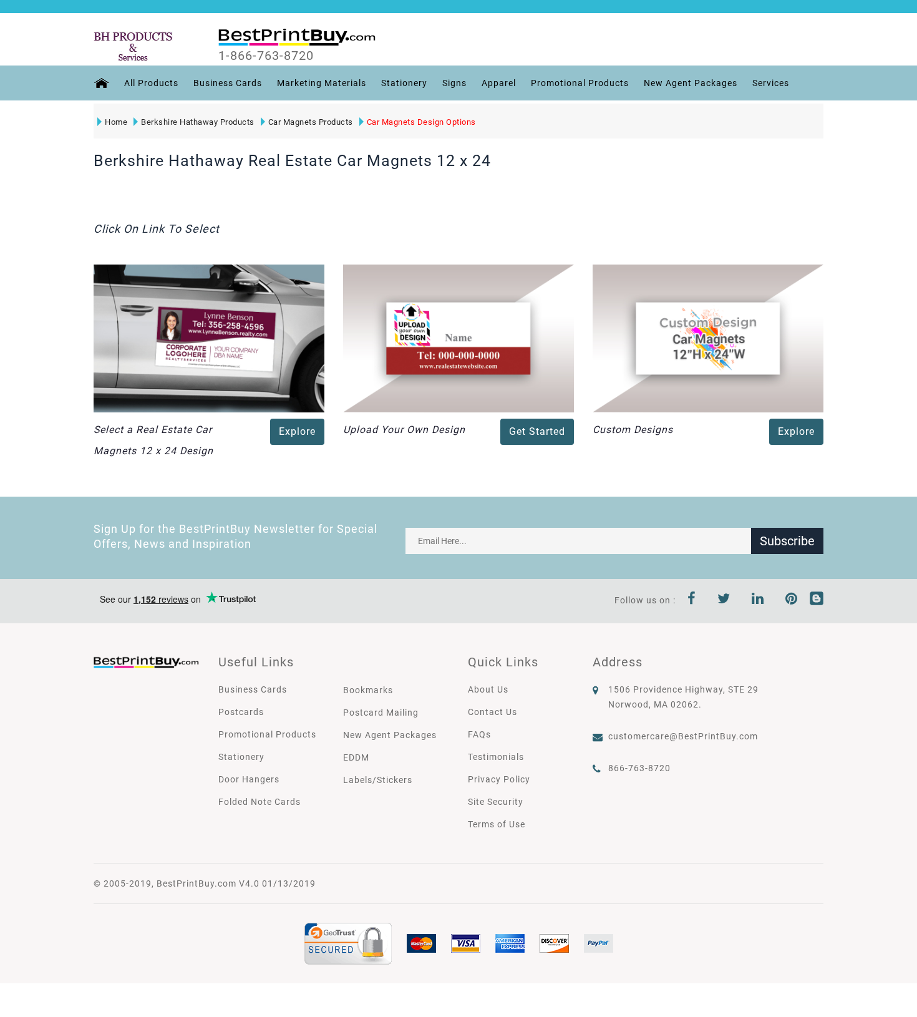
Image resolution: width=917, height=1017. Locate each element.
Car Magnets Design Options (421, 122)
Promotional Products (580, 83)
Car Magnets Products (310, 122)
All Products (151, 83)
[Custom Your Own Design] (708, 338)
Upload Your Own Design (404, 430)
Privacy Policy (499, 779)
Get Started (537, 431)
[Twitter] (724, 600)
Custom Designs (633, 430)
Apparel (499, 83)
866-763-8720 (639, 768)
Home (116, 122)
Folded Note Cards (259, 802)
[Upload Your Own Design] (458, 338)
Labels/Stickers (377, 780)
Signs (454, 83)
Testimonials (496, 757)
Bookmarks (368, 690)
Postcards (241, 712)
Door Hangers (248, 779)
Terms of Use (496, 824)
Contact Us (492, 712)
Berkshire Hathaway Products (198, 122)
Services (770, 83)
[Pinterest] (791, 600)
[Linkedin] (758, 600)
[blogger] (816, 600)
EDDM (356, 757)
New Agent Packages (690, 83)
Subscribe (787, 540)
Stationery (404, 83)
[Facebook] (692, 600)
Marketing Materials (321, 83)
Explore (297, 431)
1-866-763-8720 (266, 55)
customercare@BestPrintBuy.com (683, 736)
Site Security (495, 802)
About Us (488, 689)
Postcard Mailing (381, 713)
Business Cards (227, 83)
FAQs (479, 734)
